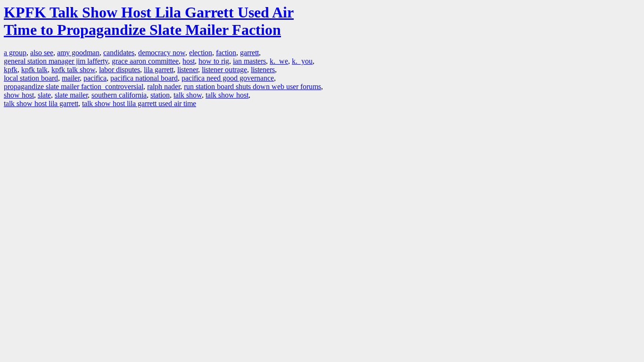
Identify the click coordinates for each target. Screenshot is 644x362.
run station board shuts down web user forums (252, 86)
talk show (187, 95)
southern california (119, 95)
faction (226, 53)
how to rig (213, 61)
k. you (302, 61)
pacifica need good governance (228, 78)
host (188, 61)
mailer (71, 78)
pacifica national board (144, 78)
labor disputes (119, 70)
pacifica (95, 78)
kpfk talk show (73, 70)
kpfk (10, 70)
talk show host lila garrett (41, 103)
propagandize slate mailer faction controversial (73, 86)
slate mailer (71, 95)
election (200, 53)
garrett (249, 53)
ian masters (249, 61)
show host (19, 95)
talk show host (227, 95)
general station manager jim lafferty (56, 61)
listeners (263, 70)
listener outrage (224, 70)
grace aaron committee (145, 61)
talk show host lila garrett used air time (139, 103)
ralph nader (163, 86)
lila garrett (158, 70)
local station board (31, 78)
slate (44, 95)
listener (187, 70)
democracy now (161, 53)
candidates (118, 53)
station (160, 95)
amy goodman (78, 53)
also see (41, 53)
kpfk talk (34, 70)
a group (15, 53)
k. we (279, 61)
